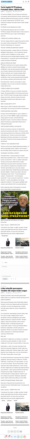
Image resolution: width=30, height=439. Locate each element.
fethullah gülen (5, 235)
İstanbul (3, 400)
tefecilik (15, 400)
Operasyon (9, 400)
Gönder (5, 278)
